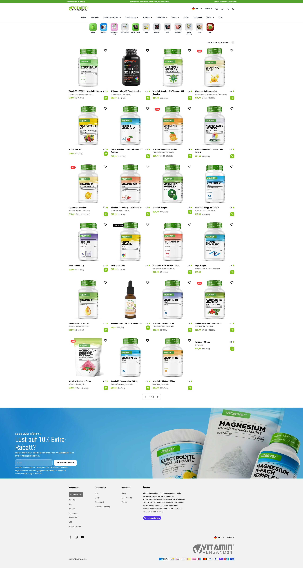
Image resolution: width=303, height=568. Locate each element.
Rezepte (72, 509)
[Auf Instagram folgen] (76, 537)
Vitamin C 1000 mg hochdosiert (165, 149)
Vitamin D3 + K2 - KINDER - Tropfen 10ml (126, 323)
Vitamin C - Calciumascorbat (206, 91)
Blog (70, 504)
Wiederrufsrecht (75, 526)
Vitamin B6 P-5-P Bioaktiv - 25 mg (166, 265)
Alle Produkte (127, 498)
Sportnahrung (130, 17)
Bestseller (95, 17)
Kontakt (97, 498)
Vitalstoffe (161, 17)
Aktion (83, 17)
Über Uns (72, 500)
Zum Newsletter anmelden (65, 463)
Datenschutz (73, 517)
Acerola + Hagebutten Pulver (80, 381)
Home (124, 493)
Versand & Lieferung (102, 507)
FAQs (96, 493)
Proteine (146, 17)
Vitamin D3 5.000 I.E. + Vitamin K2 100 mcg (85, 91)
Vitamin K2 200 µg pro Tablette (207, 207)
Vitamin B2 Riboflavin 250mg (164, 381)
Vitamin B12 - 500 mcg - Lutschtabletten (126, 207)
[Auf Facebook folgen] (70, 537)
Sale (220, 17)
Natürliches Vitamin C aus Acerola (208, 323)
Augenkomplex (201, 265)
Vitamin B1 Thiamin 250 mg (163, 323)
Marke (209, 17)
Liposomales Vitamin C (77, 207)
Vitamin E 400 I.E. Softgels (79, 323)
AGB (70, 522)
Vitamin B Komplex (160, 207)
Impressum (73, 513)
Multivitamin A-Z (75, 149)
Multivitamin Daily (118, 265)
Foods (174, 17)
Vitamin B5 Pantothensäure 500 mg (124, 381)
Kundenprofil (99, 502)
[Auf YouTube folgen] (82, 537)
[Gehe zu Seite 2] (158, 397)
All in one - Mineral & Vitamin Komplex (126, 91)
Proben (186, 17)
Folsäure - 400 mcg (202, 342)
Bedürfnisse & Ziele (110, 17)
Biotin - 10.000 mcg (76, 265)
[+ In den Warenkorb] (106, 98)
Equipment (198, 17)
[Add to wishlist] (105, 51)
